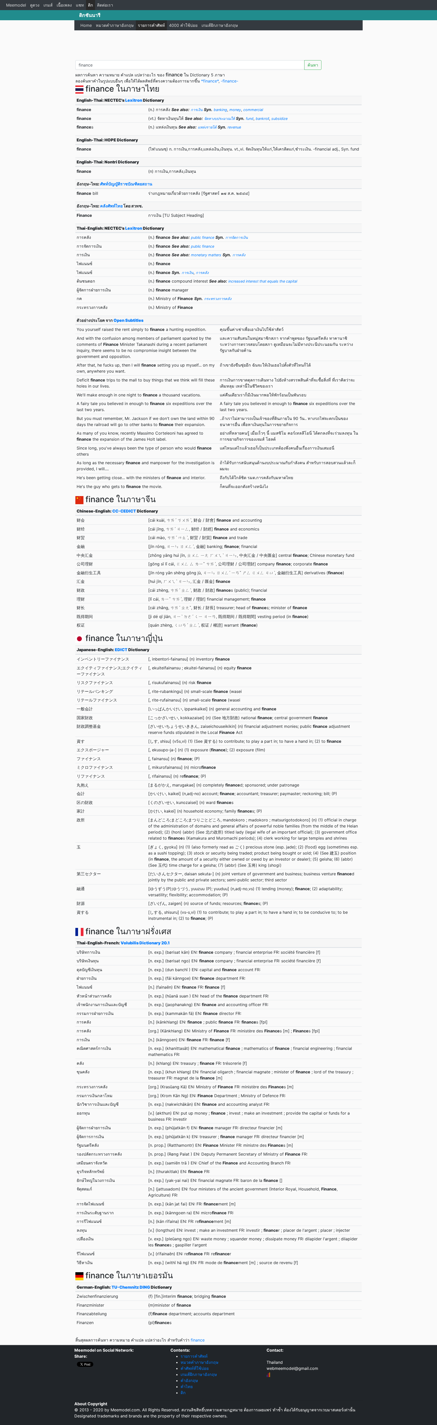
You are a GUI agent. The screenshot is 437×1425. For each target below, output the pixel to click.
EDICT (121, 649)
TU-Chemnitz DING (131, 1287)
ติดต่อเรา (105, 5)
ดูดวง (34, 5)
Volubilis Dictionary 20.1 (145, 942)
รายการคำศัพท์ (151, 25)
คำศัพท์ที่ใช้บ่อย (195, 1368)
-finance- (229, 80)
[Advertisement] (218, 44)
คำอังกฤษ (189, 1380)
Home (86, 25)
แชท (80, 5)
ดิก (90, 5)
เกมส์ (48, 5)
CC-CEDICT (124, 511)
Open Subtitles (128, 320)
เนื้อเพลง (64, 5)
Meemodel (16, 5)
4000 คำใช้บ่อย (183, 25)
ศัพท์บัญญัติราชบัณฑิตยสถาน (126, 183)
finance (198, 1340)
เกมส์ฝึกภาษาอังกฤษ (220, 25)
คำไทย (187, 1386)
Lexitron (133, 100)
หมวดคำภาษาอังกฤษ (115, 25)
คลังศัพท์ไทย (111, 205)
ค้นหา (313, 65)
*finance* (210, 80)
